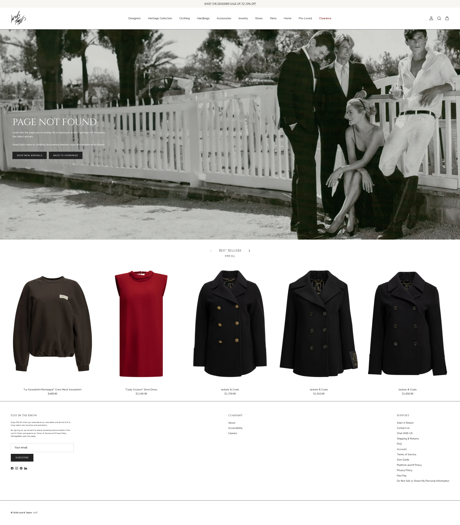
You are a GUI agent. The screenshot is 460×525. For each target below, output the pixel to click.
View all (230, 256)
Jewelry (243, 18)
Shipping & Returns (408, 438)
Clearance (325, 18)
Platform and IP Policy (409, 465)
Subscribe (22, 457)
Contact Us (403, 428)
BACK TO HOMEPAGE (65, 155)
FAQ (399, 444)
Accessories (224, 18)
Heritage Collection (160, 18)
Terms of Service (406, 454)
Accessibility (235, 428)
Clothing (184, 18)
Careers (232, 433)
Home (287, 18)
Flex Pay (401, 475)
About (231, 423)
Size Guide (403, 459)
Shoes (259, 18)
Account (401, 449)
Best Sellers (230, 251)
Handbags (203, 18)
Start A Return (405, 423)
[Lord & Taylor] (18, 18)
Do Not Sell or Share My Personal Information (423, 481)
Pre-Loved (305, 18)
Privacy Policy (404, 470)
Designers (134, 18)
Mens (273, 18)
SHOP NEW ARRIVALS (29, 155)
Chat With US (405, 433)
